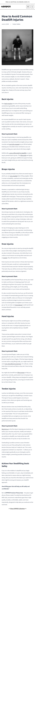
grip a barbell (13, 176)
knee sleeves (18, 305)
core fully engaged (14, 144)
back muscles (8, 103)
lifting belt (23, 155)
